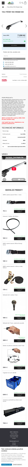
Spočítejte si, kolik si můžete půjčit (20, 80)
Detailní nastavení (17, 464)
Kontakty (14, 444)
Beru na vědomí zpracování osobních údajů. (11, 60)
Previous (3, 26)
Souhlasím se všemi (6, 464)
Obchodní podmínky (14, 435)
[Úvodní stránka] (3, 7)
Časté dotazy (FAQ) (14, 436)
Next (25, 26)
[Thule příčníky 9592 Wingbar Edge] (14, 25)
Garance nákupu (14, 433)
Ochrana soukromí (14, 446)
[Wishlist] (20, 3)
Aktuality (14, 443)
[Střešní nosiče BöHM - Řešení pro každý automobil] (11, 3)
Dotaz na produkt (14, 68)
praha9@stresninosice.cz (10, 66)
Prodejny (14, 438)
